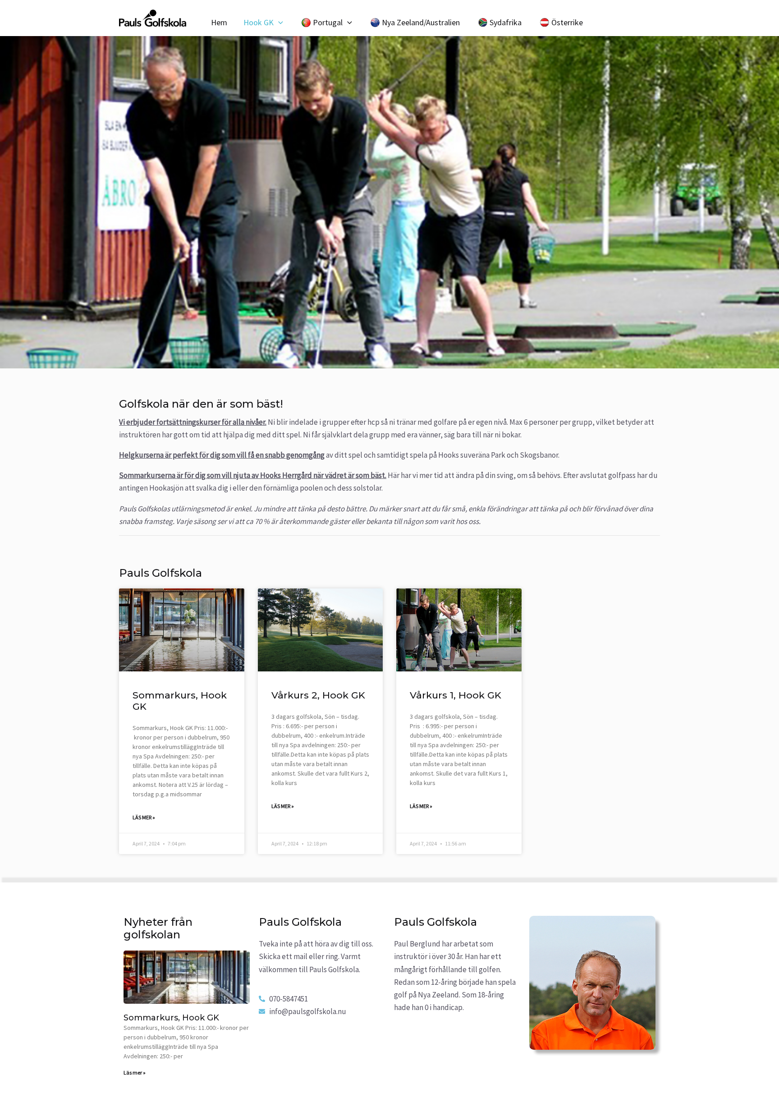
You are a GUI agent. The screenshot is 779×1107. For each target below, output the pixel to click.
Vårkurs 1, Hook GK (455, 695)
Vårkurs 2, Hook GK (318, 695)
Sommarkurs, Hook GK (171, 1018)
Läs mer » (144, 817)
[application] (278, 22)
